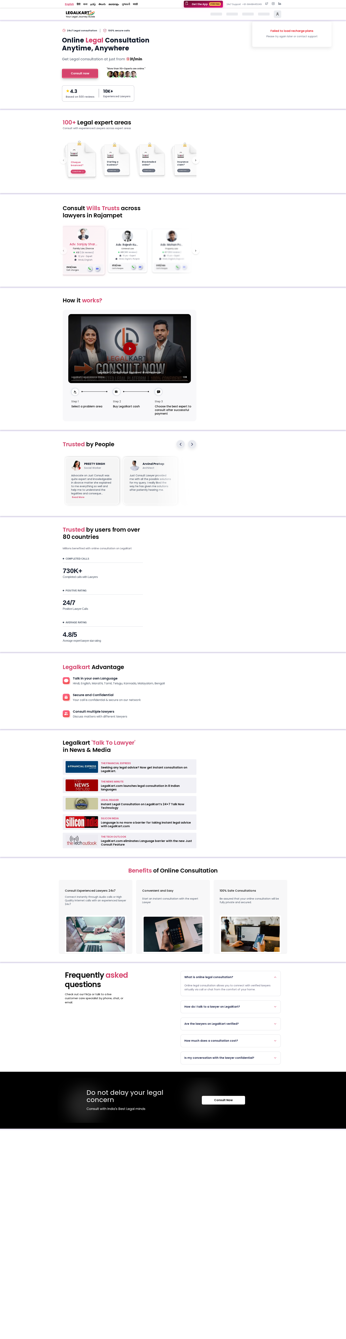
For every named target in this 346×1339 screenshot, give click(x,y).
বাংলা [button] (85, 4)
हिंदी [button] (78, 4)
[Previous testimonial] (180, 444)
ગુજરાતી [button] (126, 4)
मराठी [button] (135, 4)
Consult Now (223, 1100)
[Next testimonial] (192, 444)
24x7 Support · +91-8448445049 (244, 4)
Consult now (80, 73)
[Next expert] (195, 250)
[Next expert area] (195, 160)
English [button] (69, 4)
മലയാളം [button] (113, 4)
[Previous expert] (63, 250)
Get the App (206, 4)
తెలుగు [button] (102, 4)
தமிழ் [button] (93, 4)
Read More (78, 497)
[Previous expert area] (63, 160)
